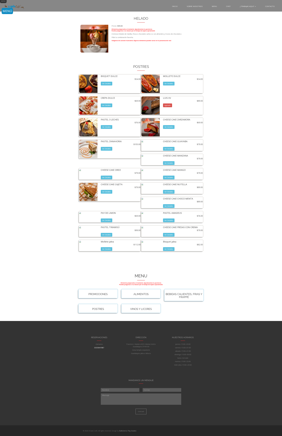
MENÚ (7, 11)
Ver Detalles (106, 83)
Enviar (141, 411)
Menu (214, 6)
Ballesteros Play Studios (127, 431)
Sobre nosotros (195, 6)
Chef (228, 6)
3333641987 (99, 347)
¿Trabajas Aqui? (247, 6)
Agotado (167, 105)
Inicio (175, 6)
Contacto (270, 6)
